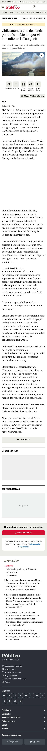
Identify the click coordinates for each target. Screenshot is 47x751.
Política (4, 12)
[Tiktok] (42, 695)
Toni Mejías (13, 575)
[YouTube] (37, 695)
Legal (4, 725)
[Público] (19, 7)
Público (11, 656)
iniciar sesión (35, 544)
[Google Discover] (9, 695)
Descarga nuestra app (11, 735)
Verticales (6, 714)
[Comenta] (16, 84)
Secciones (6, 710)
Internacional (36, 12)
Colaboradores (8, 721)
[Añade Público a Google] (4, 695)
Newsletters (9, 669)
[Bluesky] (26, 695)
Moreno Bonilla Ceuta (19, 2)
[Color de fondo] (38, 84)
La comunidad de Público (16, 679)
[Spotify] (9, 701)
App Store (36, 742)
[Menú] (3, 7)
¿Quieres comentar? (23, 533)
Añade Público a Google (34, 96)
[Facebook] (15, 695)
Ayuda (7, 682)
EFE (4, 101)
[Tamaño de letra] (31, 84)
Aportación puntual (12, 672)
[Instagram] (31, 695)
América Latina (35, 18)
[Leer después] (23, 84)
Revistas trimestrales (11, 717)
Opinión (13, 12)
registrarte (24, 547)
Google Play (13, 742)
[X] (20, 695)
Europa (24, 18)
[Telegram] (4, 701)
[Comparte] (9, 84)
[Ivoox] (20, 701)
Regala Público (10, 676)
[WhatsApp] (15, 701)
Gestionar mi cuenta (13, 666)
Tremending (23, 12)
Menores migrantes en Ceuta (36, 2)
